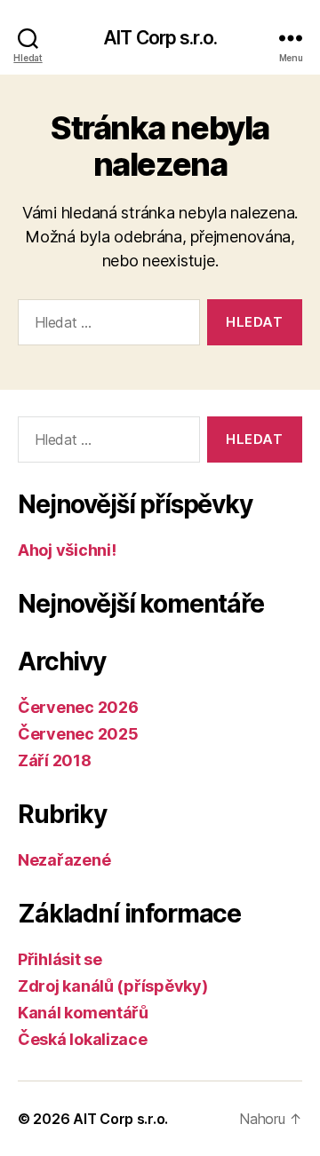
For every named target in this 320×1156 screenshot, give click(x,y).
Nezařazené (64, 860)
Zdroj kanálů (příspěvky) (113, 986)
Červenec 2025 (78, 733)
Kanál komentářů (83, 1012)
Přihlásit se (60, 959)
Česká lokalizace (83, 1039)
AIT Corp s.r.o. (160, 37)
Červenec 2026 (78, 707)
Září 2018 (55, 760)
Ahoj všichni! (67, 550)
